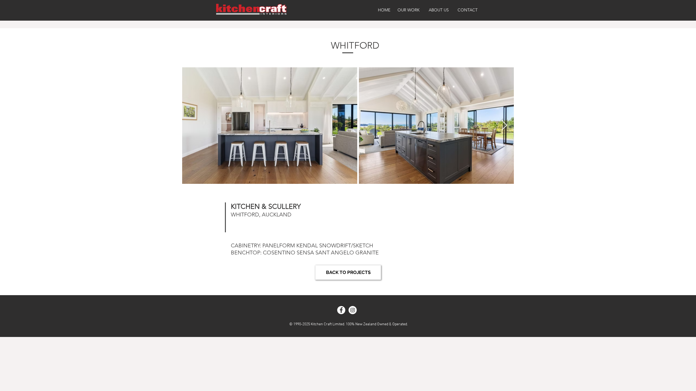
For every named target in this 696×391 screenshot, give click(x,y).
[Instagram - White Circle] (353, 310)
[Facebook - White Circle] (341, 310)
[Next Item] (504, 125)
